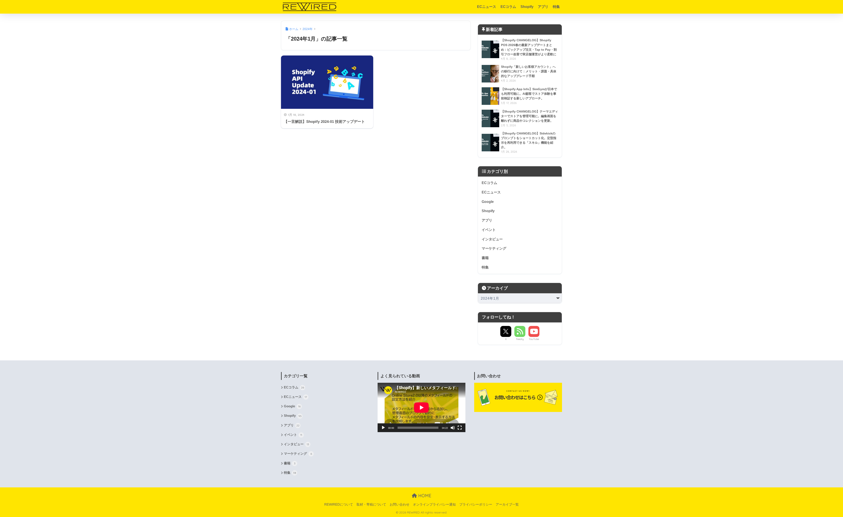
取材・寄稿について (371, 504)
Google (488, 202)
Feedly (520, 339)
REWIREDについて (338, 504)
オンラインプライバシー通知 (434, 504)
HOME (424, 495)
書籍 (485, 258)
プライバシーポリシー (475, 504)
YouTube (534, 339)
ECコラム (508, 7)
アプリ (543, 7)
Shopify (527, 7)
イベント (489, 230)
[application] (421, 407)
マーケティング (494, 248)
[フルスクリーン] (460, 428)
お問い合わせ (399, 504)
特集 (556, 7)
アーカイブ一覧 (507, 504)
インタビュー (492, 239)
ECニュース (486, 7)
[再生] (383, 428)
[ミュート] (452, 428)
